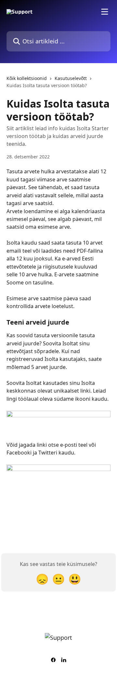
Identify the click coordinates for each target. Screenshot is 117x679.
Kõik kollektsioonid (26, 78)
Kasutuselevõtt (71, 78)
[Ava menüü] (104, 12)
